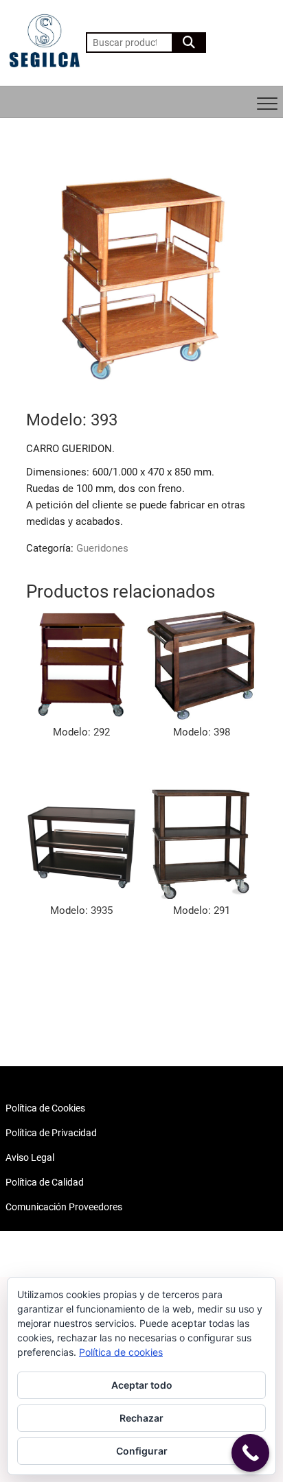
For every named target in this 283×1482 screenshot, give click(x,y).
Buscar (189, 42)
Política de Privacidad (51, 1132)
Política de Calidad (44, 1182)
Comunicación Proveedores (63, 1206)
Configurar (142, 1451)
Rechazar (141, 1418)
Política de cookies (121, 1352)
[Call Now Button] (250, 1453)
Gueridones (102, 548)
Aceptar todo (141, 1385)
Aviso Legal (29, 1157)
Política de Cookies (45, 1108)
